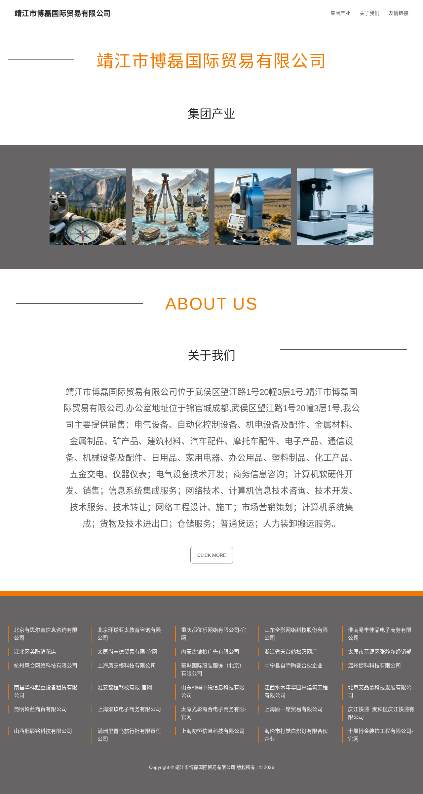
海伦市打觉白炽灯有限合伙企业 (296, 735)
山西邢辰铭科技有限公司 (43, 731)
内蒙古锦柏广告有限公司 (210, 652)
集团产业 (340, 13)
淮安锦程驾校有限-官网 (124, 687)
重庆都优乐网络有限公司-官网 (213, 634)
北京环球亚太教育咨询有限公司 (129, 634)
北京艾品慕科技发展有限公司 (379, 691)
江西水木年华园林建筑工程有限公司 (296, 691)
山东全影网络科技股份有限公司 (296, 634)
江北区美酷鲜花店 (35, 652)
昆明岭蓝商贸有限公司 (40, 709)
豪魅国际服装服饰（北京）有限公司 (213, 669)
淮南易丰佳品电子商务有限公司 (379, 634)
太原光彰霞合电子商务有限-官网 (213, 713)
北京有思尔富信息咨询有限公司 (45, 634)
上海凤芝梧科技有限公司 (126, 665)
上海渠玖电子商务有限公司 (129, 709)
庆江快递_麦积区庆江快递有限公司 (381, 713)
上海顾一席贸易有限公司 (293, 709)
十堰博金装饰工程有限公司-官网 (380, 735)
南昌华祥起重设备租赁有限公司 (45, 691)
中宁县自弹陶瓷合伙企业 (293, 665)
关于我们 (369, 13)
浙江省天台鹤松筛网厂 (290, 652)
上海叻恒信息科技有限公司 (213, 731)
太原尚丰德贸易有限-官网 (127, 652)
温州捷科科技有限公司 (374, 665)
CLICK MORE (211, 555)
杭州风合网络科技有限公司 (45, 665)
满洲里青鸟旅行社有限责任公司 (129, 735)
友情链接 (398, 13)
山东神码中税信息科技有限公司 (213, 691)
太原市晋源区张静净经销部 (379, 652)
